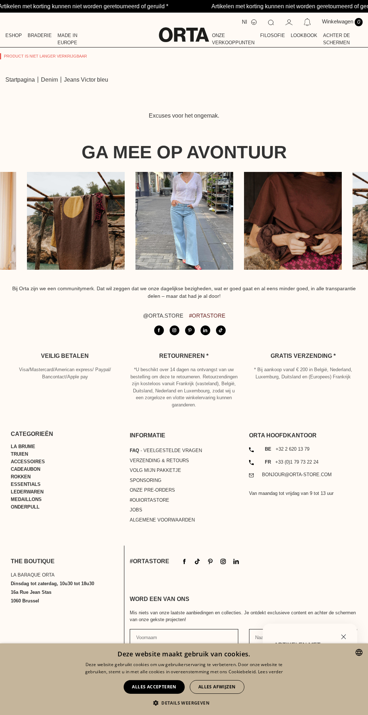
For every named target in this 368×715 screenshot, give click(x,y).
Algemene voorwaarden (162, 520)
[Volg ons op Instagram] (174, 330)
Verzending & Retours (159, 460)
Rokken (21, 476)
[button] (184, 702)
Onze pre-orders (152, 490)
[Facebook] (184, 561)
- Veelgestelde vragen (166, 450)
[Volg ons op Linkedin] (205, 330)
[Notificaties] (307, 22)
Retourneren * (183, 356)
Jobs (136, 510)
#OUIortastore (149, 500)
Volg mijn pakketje (155, 470)
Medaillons (26, 499)
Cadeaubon (25, 469)
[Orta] (184, 30)
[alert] (184, 679)
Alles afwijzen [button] (217, 687)
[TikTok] (197, 561)
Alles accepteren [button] (154, 687)
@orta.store (163, 316)
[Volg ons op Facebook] (159, 330)
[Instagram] (223, 561)
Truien (19, 454)
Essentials (26, 484)
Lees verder (270, 672)
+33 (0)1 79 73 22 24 (291, 462)
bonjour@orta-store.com (297, 474)
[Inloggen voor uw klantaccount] (289, 22)
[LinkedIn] (236, 561)
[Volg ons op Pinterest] (190, 330)
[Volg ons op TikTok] (221, 330)
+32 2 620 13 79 (287, 449)
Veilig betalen (65, 356)
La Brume (23, 446)
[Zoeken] (271, 22)
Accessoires (28, 461)
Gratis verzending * (303, 356)
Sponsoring (145, 480)
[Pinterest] (210, 561)
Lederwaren (27, 492)
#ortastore (207, 316)
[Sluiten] (343, 636)
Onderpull (25, 507)
